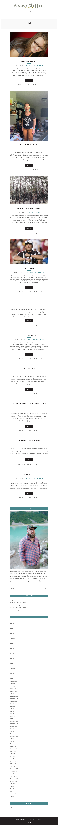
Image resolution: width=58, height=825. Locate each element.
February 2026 (13, 628)
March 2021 (13, 676)
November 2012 (14, 778)
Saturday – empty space (16, 605)
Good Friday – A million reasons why (18, 607)
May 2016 (12, 756)
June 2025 (12, 631)
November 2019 (14, 698)
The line (29, 302)
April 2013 (12, 773)
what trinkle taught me (29, 441)
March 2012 (13, 791)
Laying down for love (29, 145)
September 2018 (14, 728)
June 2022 (12, 656)
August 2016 (13, 751)
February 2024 (13, 643)
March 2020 (13, 688)
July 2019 (12, 706)
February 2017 (13, 746)
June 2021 (12, 668)
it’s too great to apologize (33, 212)
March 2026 (13, 626)
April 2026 (12, 623)
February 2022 (13, 663)
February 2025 (13, 636)
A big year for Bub (14, 600)
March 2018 (13, 733)
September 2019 (14, 703)
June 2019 (12, 708)
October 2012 (13, 781)
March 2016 (13, 761)
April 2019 (12, 713)
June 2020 (12, 683)
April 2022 (12, 658)
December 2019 (14, 696)
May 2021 (12, 671)
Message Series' (35, 372)
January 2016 (13, 766)
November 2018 (14, 723)
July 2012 (12, 783)
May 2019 (12, 711)
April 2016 (12, 758)
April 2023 (12, 648)
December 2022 (14, 653)
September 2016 (14, 748)
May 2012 (12, 788)
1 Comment (19, 84)
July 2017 (12, 738)
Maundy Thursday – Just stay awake (18, 610)
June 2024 (12, 638)
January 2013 (13, 776)
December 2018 (14, 721)
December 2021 (14, 666)
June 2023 (12, 646)
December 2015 (14, 768)
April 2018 (12, 731)
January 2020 (13, 693)
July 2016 (12, 753)
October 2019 (13, 701)
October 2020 (13, 681)
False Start (29, 268)
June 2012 (12, 786)
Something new (29, 335)
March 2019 (13, 716)
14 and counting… (29, 61)
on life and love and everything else (33, 65)
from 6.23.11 (29, 474)
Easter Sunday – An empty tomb (18, 602)
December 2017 (14, 736)
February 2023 (13, 651)
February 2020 (13, 691)
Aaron (28, 84)
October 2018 (13, 726)
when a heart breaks (35, 409)
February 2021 (13, 678)
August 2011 (13, 793)
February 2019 (13, 718)
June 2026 (12, 621)
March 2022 (13, 661)
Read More (28, 80)
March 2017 (13, 743)
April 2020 (12, 686)
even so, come (29, 369)
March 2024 (13, 641)
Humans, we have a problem (29, 208)
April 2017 (12, 741)
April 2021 (12, 673)
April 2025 (12, 633)
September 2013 (14, 771)
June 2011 (12, 796)
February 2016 (13, 763)
